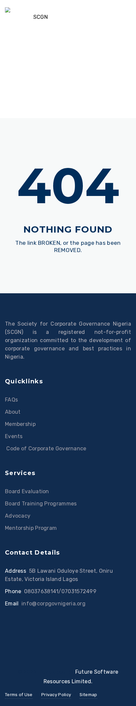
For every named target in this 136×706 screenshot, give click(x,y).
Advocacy (17, 516)
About (13, 412)
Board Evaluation (27, 491)
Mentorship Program (31, 528)
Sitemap (88, 694)
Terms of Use (19, 694)
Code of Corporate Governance (45, 448)
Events (14, 436)
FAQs (11, 400)
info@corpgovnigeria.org (53, 603)
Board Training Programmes (41, 503)
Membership (20, 424)
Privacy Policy (56, 694)
